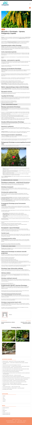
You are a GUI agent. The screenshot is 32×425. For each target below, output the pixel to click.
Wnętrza (4, 401)
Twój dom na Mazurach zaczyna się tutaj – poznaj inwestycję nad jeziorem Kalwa (14, 381)
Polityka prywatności (6, 407)
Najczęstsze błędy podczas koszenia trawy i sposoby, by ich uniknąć (13, 370)
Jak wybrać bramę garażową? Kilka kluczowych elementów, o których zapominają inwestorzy (16, 377)
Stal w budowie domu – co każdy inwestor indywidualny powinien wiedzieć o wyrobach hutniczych (15, 363)
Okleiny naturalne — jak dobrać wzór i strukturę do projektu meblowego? (13, 361)
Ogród (3, 29)
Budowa (4, 395)
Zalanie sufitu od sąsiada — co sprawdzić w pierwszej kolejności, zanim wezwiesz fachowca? (16, 366)
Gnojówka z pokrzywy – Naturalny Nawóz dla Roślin (22, 339)
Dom (3, 397)
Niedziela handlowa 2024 (11, 422)
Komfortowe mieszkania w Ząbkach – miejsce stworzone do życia (12, 367)
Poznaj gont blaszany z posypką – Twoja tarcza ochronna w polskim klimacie (14, 380)
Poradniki (4, 399)
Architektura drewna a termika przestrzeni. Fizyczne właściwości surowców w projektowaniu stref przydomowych (16, 373)
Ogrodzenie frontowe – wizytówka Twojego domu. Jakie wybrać (12, 383)
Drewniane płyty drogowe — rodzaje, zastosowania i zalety (11, 386)
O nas (4, 409)
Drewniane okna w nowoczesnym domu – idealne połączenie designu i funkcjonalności (15, 379)
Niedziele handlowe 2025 (6, 414)
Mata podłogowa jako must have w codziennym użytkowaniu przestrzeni (13, 376)
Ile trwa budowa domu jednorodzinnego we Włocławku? (11, 371)
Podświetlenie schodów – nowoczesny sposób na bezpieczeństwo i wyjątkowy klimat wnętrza (15, 385)
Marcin (10, 314)
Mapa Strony (5, 410)
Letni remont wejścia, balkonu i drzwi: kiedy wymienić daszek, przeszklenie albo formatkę (16, 368)
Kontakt (4, 411)
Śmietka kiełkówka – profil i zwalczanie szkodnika (8, 339)
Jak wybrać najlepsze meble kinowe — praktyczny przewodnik (12, 375)
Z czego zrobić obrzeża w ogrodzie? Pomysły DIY (9, 352)
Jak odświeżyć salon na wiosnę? (7, 389)
